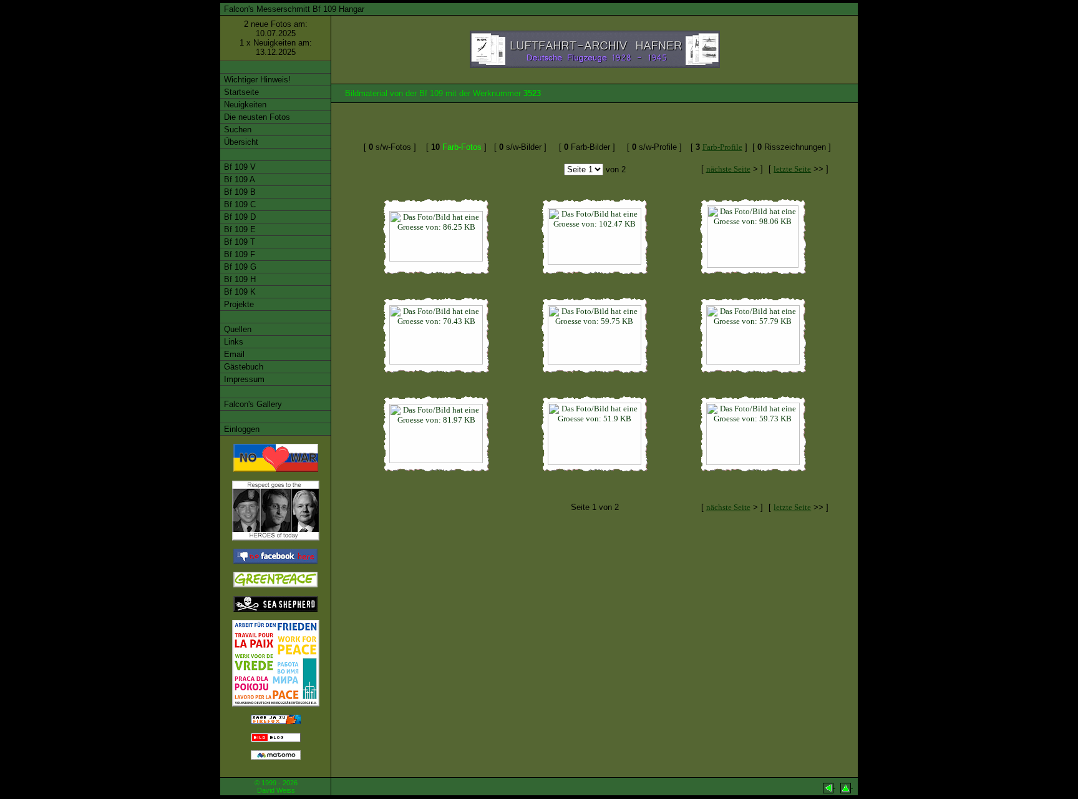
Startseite (240, 92)
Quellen (236, 329)
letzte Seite (792, 169)
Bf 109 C (238, 204)
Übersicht (239, 142)
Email (233, 354)
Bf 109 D (238, 217)
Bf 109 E (238, 229)
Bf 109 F (238, 254)
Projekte (237, 304)
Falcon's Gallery (251, 404)
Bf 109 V (238, 167)
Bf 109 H (238, 279)
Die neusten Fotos (255, 117)
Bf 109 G (238, 267)
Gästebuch (242, 366)
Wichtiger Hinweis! (256, 79)
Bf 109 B (238, 192)
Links (232, 341)
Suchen (236, 129)
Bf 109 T (238, 242)
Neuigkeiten (243, 104)
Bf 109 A (238, 179)
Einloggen (240, 429)
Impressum (243, 379)
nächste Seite (728, 169)
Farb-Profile (722, 147)
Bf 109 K (238, 292)
